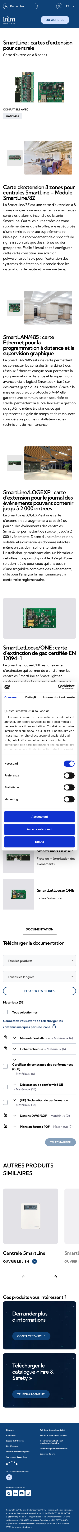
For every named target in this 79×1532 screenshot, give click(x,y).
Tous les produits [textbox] (20, 961)
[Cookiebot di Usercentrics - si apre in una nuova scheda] (58, 686)
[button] (12, 116)
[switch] (69, 775)
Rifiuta (39, 841)
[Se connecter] (59, 6)
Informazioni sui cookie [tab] (59, 697)
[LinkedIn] (15, 1493)
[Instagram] (28, 1493)
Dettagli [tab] (30, 697)
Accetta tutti (39, 816)
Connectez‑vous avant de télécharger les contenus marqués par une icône (33, 1024)
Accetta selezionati (39, 829)
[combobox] (20, 6)
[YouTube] (22, 1493)
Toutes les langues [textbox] (21, 977)
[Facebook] (9, 1493)
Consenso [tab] (11, 697)
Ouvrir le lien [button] (19, 1261)
